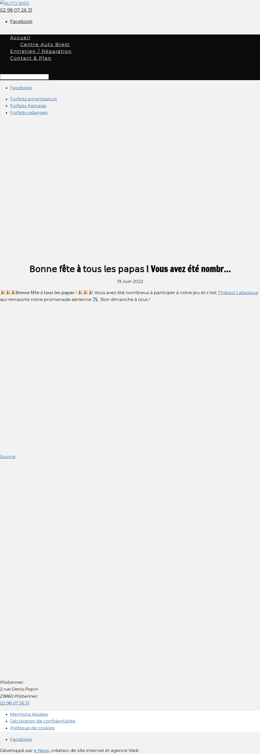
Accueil (20, 38)
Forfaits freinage (28, 105)
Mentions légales (29, 714)
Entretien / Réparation (41, 51)
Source (7, 456)
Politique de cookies (32, 727)
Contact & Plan (31, 58)
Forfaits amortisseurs (33, 98)
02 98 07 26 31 (16, 10)
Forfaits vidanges (29, 112)
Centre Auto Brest (45, 44)
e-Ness (41, 750)
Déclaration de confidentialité (42, 721)
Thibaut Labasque (238, 292)
